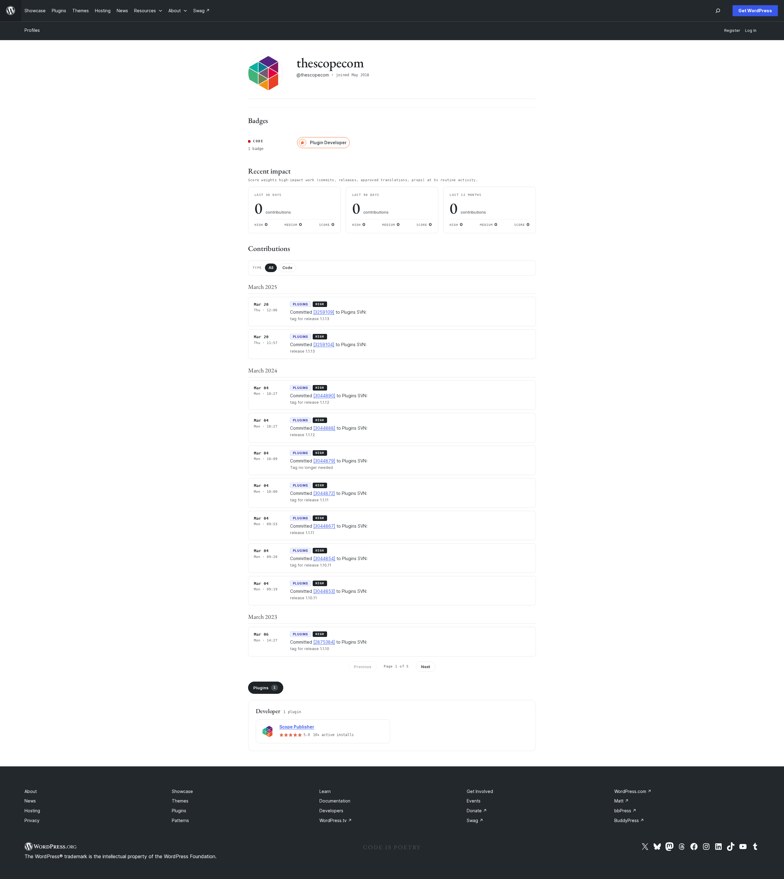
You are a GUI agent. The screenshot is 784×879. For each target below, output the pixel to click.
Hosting (32, 810)
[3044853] (324, 591)
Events (474, 800)
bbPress (625, 810)
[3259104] (323, 344)
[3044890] (324, 395)
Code (287, 267)
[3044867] (324, 526)
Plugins (264, 687)
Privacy (32, 820)
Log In (750, 30)
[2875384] (324, 642)
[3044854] (324, 558)
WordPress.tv (335, 820)
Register (732, 30)
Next (425, 666)
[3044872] (324, 493)
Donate (477, 810)
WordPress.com (632, 791)
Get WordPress (755, 10)
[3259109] (323, 312)
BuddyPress (629, 820)
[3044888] (324, 428)
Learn (325, 791)
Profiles (32, 30)
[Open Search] (717, 10)
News (30, 800)
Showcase (182, 791)
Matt (621, 800)
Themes (180, 800)
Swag (475, 820)
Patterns (180, 820)
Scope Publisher (296, 726)
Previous (362, 666)
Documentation (334, 800)
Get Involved (480, 791)
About (30, 791)
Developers (331, 810)
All (271, 267)
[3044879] (324, 460)
